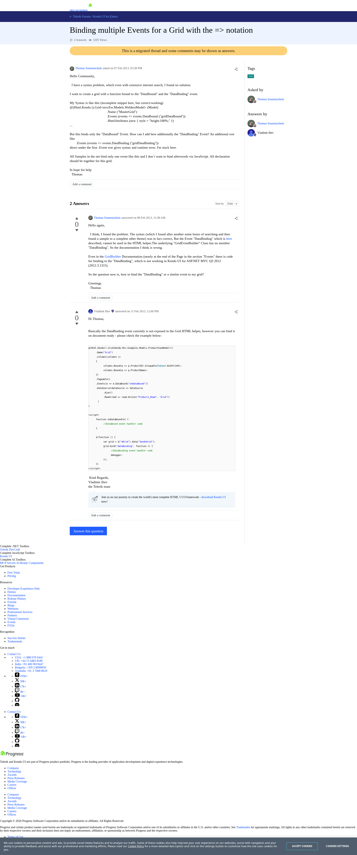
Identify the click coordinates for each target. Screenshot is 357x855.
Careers (11, 784)
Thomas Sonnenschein (88, 68)
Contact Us (14, 654)
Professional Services (19, 612)
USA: (29, 657)
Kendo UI (6, 556)
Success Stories (16, 638)
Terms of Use (15, 836)
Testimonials (14, 641)
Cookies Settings (337, 846)
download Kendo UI (213, 497)
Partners (12, 615)
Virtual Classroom (18, 618)
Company (13, 768)
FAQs (11, 625)
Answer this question (88, 531)
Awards (12, 774)
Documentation (16, 595)
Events (11, 622)
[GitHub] (17, 701)
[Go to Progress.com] (12, 755)
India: (29, 664)
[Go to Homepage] (90, 10)
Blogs (10, 605)
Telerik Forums (81, 16)
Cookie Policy (136, 846)
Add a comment (81, 184)
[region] (178, 846)
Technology (14, 771)
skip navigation (79, 10)
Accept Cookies (302, 846)
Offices (11, 788)
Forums (11, 602)
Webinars (12, 608)
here (229, 238)
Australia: (31, 670)
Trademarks (243, 827)
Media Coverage (17, 781)
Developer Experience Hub (23, 588)
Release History (16, 598)
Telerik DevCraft (10, 549)
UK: (29, 660)
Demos (11, 591)
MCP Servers (8, 562)
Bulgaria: (30, 667)
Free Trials (13, 572)
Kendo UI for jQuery (105, 16)
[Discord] (17, 705)
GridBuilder (113, 256)
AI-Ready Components (30, 562)
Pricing (11, 576)
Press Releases (16, 778)
